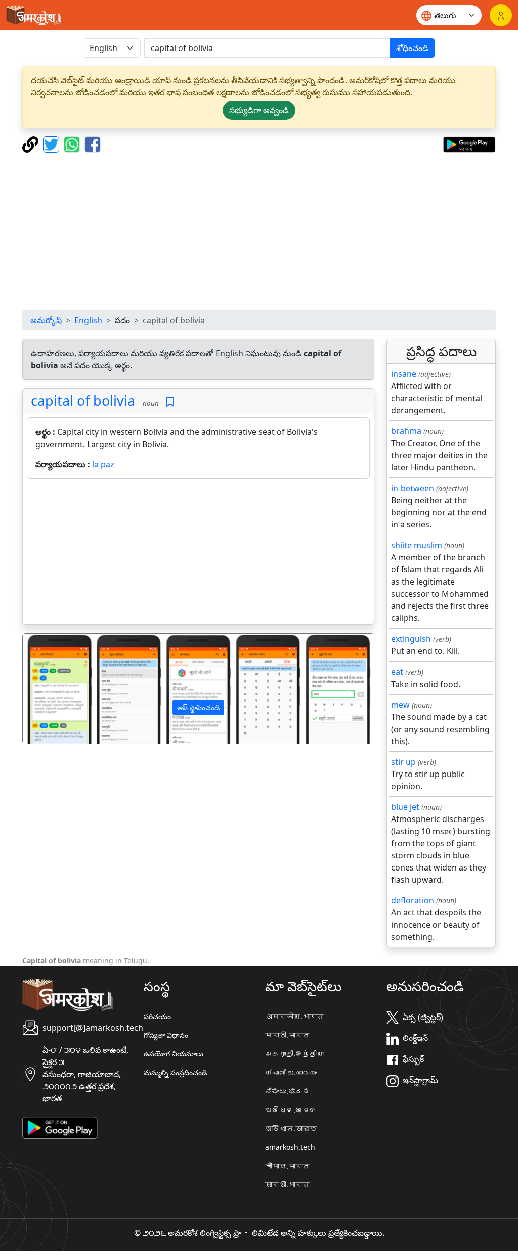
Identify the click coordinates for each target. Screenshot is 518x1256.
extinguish (411, 638)
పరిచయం (157, 1016)
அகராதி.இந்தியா (294, 1053)
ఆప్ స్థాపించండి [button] (198, 707)
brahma (406, 431)
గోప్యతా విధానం (166, 1035)
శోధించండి (412, 48)
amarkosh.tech (290, 1147)
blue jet (405, 806)
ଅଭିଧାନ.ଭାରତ (291, 1110)
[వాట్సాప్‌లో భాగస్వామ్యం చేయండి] (73, 143)
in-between (412, 488)
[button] (49, 688)
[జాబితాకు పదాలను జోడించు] (170, 402)
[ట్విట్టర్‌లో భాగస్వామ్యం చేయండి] (52, 143)
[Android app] (60, 1126)
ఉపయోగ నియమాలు (173, 1053)
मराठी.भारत (287, 1035)
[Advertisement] (259, 231)
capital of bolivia (83, 400)
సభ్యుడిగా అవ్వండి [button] (259, 110)
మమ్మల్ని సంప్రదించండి (175, 1072)
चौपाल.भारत (287, 1166)
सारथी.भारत (287, 1184)
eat (397, 672)
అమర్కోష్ (46, 320)
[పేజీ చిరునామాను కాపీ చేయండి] (31, 143)
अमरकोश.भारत (294, 1016)
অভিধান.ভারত (291, 1128)
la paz (103, 464)
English (88, 320)
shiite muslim (416, 545)
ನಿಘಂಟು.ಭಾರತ (287, 1091)
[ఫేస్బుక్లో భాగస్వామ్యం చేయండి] (92, 143)
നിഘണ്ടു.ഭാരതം (291, 1072)
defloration (412, 900)
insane (403, 373)
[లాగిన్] (501, 15)
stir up (403, 761)
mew (400, 704)
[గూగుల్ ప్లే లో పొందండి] (469, 143)
